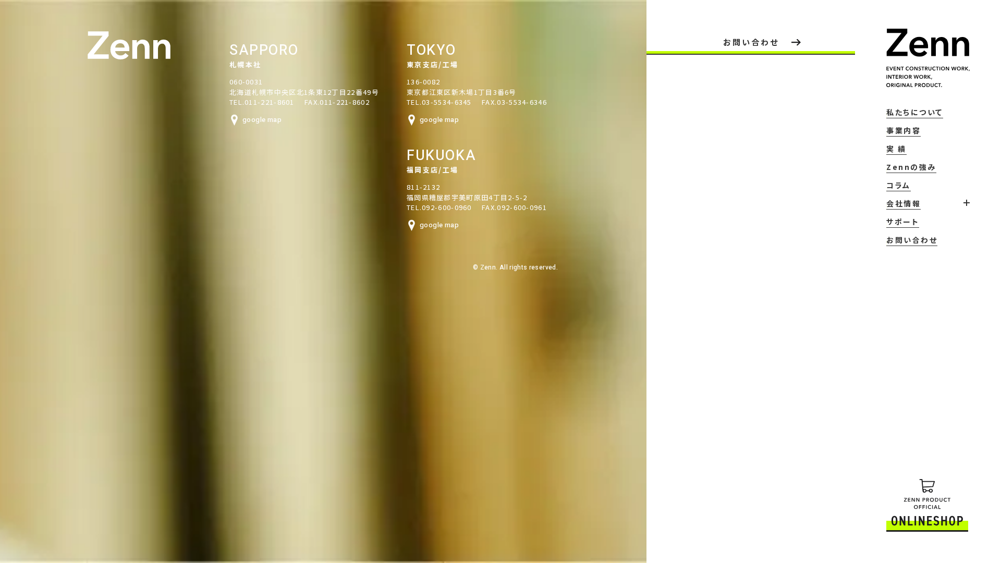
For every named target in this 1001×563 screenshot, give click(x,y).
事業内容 (903, 130)
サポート (902, 221)
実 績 (896, 148)
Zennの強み (911, 167)
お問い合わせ (911, 240)
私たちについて (914, 112)
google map (262, 120)
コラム (898, 185)
